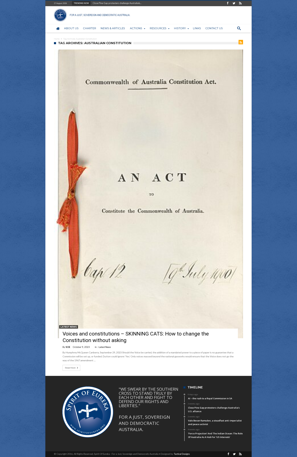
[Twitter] (234, 3)
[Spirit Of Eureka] (92, 8)
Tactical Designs (182, 454)
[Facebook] (227, 3)
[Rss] (240, 3)
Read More (70, 367)
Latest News (68, 327)
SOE (68, 347)
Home (56, 39)
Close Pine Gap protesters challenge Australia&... (116, 3)
